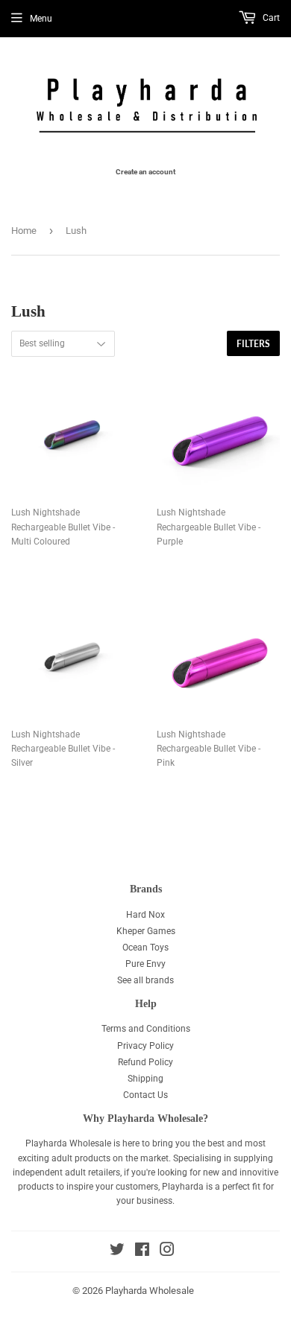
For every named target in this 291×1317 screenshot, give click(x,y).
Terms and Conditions (145, 1029)
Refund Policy (145, 1062)
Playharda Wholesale (149, 1290)
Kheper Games (145, 931)
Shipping (145, 1078)
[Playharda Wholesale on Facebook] (142, 1252)
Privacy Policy (145, 1046)
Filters (253, 343)
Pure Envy (145, 964)
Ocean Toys (145, 947)
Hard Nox (145, 915)
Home (24, 230)
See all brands (145, 980)
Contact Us (145, 1095)
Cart (270, 18)
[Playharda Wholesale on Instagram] (167, 1252)
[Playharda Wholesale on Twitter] (117, 1252)
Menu (41, 18)
